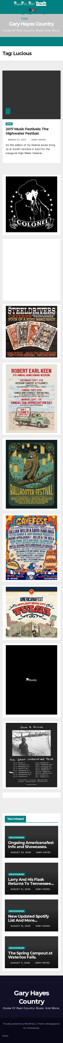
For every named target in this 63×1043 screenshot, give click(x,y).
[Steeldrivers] (31, 331)
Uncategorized (16, 837)
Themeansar (32, 1028)
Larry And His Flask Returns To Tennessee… (31, 881)
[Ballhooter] (31, 474)
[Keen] (31, 398)
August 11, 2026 (21, 963)
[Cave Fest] (31, 547)
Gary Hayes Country (31, 24)
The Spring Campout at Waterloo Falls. (30, 955)
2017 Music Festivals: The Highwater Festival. (27, 131)
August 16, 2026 (21, 926)
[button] (46, 41)
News (9, 124)
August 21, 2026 (21, 889)
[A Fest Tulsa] (31, 612)
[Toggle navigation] (58, 41)
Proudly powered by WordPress (19, 1023)
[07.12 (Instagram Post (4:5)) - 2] (31, 754)
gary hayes (39, 140)
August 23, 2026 (21, 852)
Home (5, 1035)
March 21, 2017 (17, 140)
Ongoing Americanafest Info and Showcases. (31, 844)
